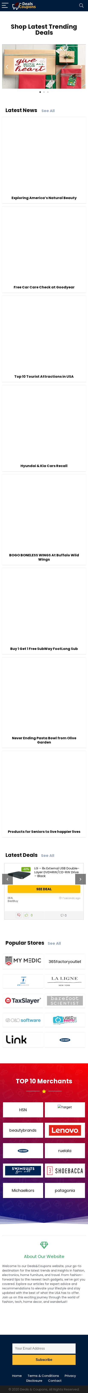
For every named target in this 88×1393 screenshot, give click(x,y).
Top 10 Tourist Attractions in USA (44, 376)
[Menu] (5, 5)
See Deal (44, 889)
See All (48, 110)
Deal (10, 898)
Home (17, 1375)
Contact (55, 1380)
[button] (7, 66)
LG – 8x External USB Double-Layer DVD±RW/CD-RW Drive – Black (56, 872)
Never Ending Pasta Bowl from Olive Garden (44, 740)
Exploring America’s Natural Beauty (44, 197)
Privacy (70, 1375)
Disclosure (34, 1380)
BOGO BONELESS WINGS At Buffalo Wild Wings (44, 557)
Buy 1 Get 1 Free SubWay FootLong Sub (44, 648)
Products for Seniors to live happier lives (44, 831)
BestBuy (13, 901)
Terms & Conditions (43, 1375)
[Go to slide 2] (44, 92)
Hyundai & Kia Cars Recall (44, 465)
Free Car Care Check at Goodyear (44, 287)
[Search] (81, 5)
